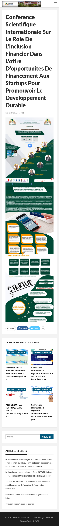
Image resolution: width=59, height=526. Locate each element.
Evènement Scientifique (16, 352)
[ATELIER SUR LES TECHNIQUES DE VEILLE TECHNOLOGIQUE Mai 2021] (17, 394)
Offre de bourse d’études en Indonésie (20, 504)
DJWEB (36, 521)
